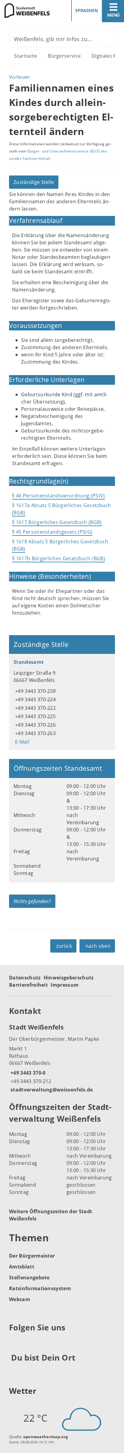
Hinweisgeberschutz (69, 977)
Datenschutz (25, 977)
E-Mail (21, 741)
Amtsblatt (21, 1266)
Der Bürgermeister (32, 1255)
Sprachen (86, 10)
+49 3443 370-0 (27, 1072)
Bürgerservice (64, 56)
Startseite (25, 56)
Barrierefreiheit (28, 985)
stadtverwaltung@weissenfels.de (51, 1089)
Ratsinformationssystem (40, 1288)
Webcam (19, 1299)
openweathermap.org (45, 1436)
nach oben (97, 946)
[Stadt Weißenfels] (62, 1058)
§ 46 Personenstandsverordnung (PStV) (58, 495)
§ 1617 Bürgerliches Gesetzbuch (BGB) (57, 522)
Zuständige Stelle (34, 182)
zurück (64, 946)
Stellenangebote (29, 1277)
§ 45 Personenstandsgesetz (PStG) (52, 532)
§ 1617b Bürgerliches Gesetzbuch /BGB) (58, 558)
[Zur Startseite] (28, 10)
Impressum (65, 985)
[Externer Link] (14, 1342)
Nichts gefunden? (32, 901)
